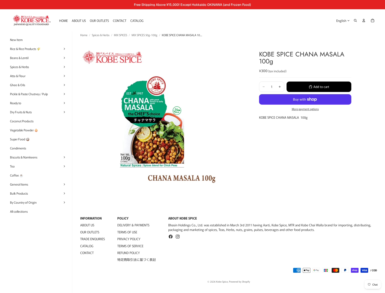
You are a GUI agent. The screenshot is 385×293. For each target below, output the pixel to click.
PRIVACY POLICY (128, 238)
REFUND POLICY (128, 252)
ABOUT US (87, 225)
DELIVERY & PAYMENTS (133, 225)
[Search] (355, 20)
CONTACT (87, 252)
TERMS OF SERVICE (130, 245)
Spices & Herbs (100, 35)
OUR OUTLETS (89, 232)
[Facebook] (170, 236)
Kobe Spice (222, 281)
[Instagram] (177, 236)
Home (83, 35)
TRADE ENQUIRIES (92, 238)
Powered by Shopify (239, 281)
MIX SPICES (120, 35)
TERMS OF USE (127, 232)
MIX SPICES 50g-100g (144, 35)
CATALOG (86, 245)
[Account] (363, 20)
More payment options (305, 109)
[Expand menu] (64, 49)
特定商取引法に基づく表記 (136, 259)
